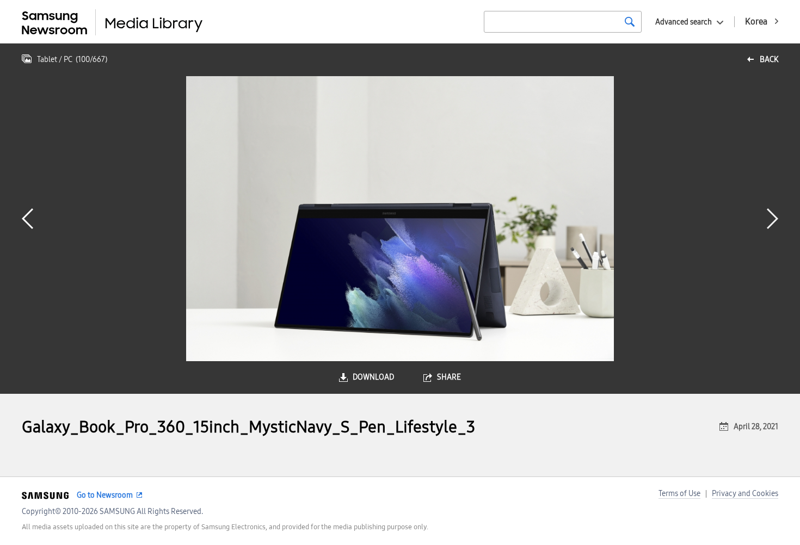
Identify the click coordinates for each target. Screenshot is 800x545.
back (769, 59)
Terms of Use (679, 493)
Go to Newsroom (105, 495)
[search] (630, 22)
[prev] (27, 218)
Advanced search (683, 22)
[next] (772, 218)
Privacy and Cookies (745, 493)
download (373, 377)
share (449, 377)
